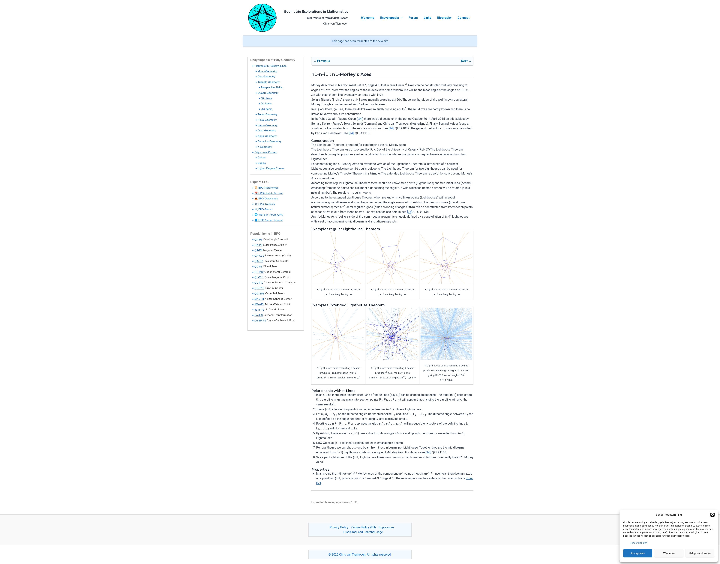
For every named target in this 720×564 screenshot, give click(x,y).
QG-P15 (259, 288)
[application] (401, 17)
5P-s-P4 (259, 298)
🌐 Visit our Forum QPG (268, 214)
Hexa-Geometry (267, 119)
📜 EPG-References (266, 187)
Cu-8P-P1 (260, 320)
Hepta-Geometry (268, 125)
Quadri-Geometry (268, 92)
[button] (712, 515)
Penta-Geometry (267, 114)
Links (427, 17)
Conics (262, 157)
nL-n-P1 (259, 309)
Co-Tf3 (258, 315)
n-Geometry (265, 146)
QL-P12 (259, 271)
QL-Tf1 (258, 282)
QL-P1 (258, 266)
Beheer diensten (638, 543)
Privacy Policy (339, 527)
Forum (413, 17)
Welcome (367, 17)
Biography (444, 17)
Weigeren (669, 553)
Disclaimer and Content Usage (363, 532)
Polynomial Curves (265, 152)
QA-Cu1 (259, 255)
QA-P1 (258, 239)
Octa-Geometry (267, 130)
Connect (464, 17)
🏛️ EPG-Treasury (264, 203)
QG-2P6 (259, 293)
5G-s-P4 (259, 304)
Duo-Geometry (266, 76)
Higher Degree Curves (271, 168)
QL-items (266, 103)
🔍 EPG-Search (263, 209)
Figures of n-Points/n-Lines (270, 65)
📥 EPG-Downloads (266, 198)
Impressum (386, 527)
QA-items (266, 98)
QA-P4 (258, 250)
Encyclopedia (389, 17)
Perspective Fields (272, 87)
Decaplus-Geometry (269, 141)
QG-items (266, 108)
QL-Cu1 (259, 277)
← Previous (321, 61)
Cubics (262, 162)
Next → (466, 61)
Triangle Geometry (269, 81)
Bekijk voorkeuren (700, 553)
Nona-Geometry (267, 135)
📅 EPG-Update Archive (268, 193)
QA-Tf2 (258, 261)
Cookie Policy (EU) (363, 527)
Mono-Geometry (267, 71)
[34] (360, 119)
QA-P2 (258, 244)
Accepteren (638, 553)
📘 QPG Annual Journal (268, 220)
